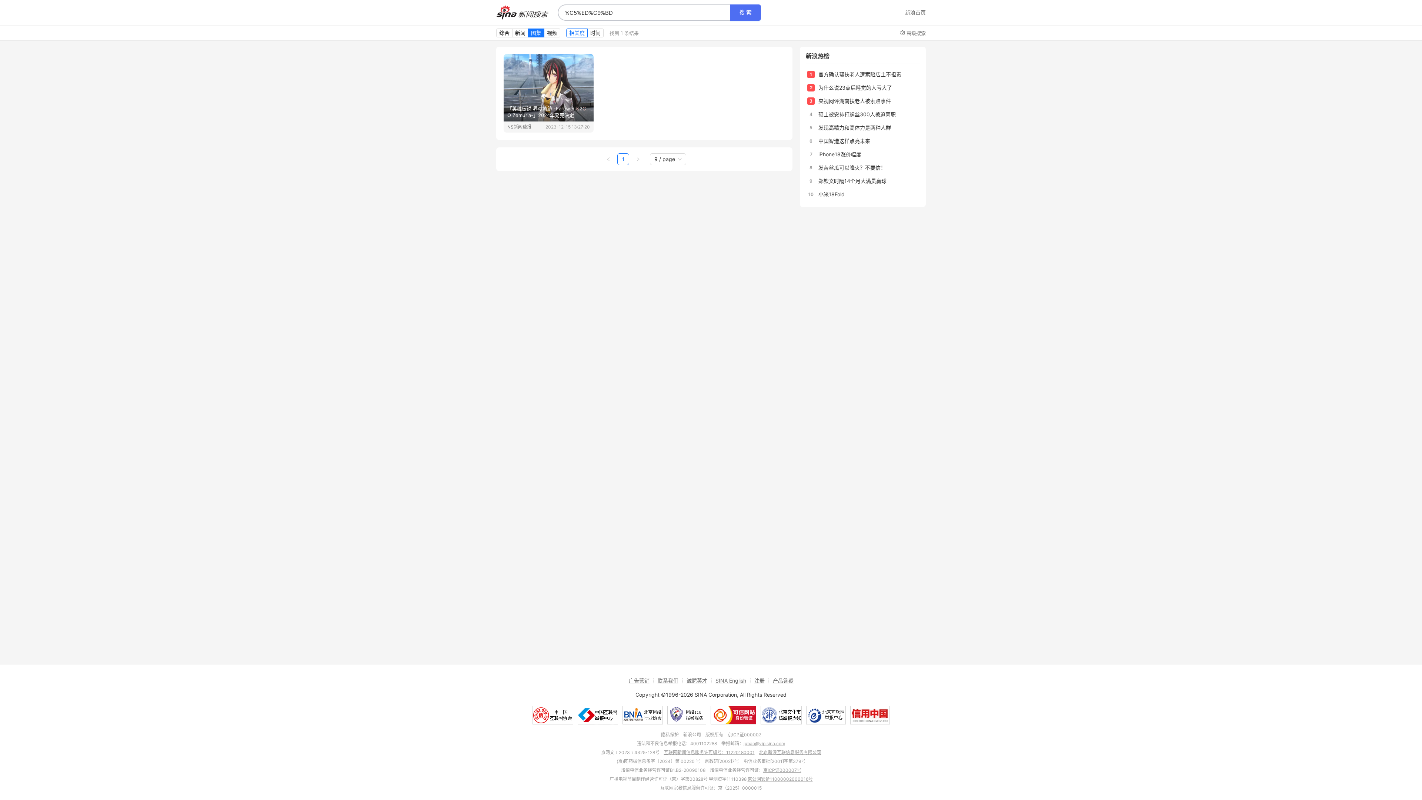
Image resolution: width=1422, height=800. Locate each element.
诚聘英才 (697, 680)
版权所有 (714, 734)
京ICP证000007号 (782, 770)
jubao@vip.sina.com (764, 743)
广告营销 (639, 680)
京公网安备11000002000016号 (780, 779)
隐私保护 (670, 734)
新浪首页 (915, 13)
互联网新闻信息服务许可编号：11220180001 (709, 752)
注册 (759, 680)
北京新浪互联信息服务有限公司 (790, 752)
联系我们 (668, 680)
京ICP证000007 (744, 734)
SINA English (730, 680)
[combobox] (644, 12)
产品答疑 (783, 680)
